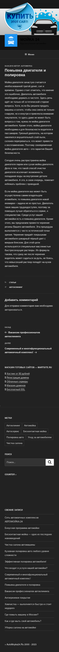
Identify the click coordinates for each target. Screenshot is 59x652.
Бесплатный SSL (16, 389)
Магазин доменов (16, 385)
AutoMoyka (26, 66)
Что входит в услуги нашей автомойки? (26, 568)
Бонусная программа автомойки (22, 527)
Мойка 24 (29, 39)
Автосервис (12, 431)
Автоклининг (15, 287)
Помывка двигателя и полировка (22, 584)
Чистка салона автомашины (20, 544)
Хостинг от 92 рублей (18, 373)
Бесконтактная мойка (34, 431)
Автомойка (30, 425)
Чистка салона (14, 443)
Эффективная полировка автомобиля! (25, 561)
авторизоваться (13, 309)
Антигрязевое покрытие (17, 597)
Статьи (12, 282)
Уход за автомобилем (39, 437)
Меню (31, 54)
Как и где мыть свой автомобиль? (23, 621)
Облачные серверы (17, 381)
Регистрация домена (18, 377)
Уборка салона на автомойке (20, 627)
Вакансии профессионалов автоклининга (27, 591)
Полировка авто (15, 437)
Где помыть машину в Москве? (21, 614)
